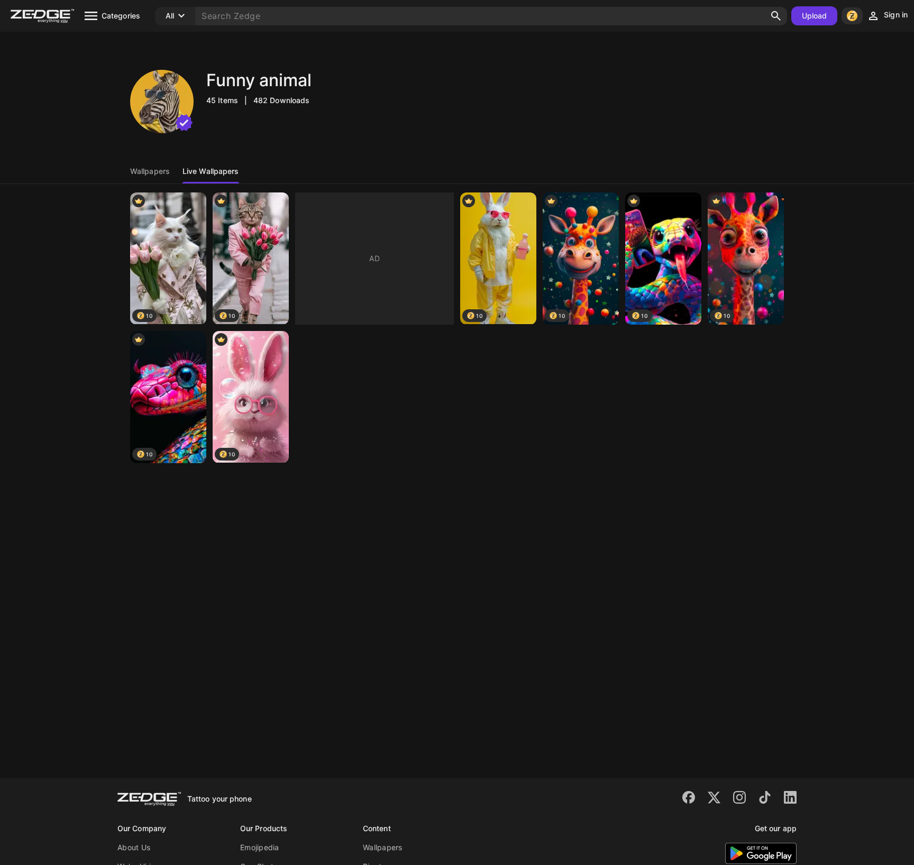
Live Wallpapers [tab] (210, 171)
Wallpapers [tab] (150, 171)
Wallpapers (383, 847)
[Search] (776, 16)
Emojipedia (259, 847)
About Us (133, 847)
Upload (814, 15)
